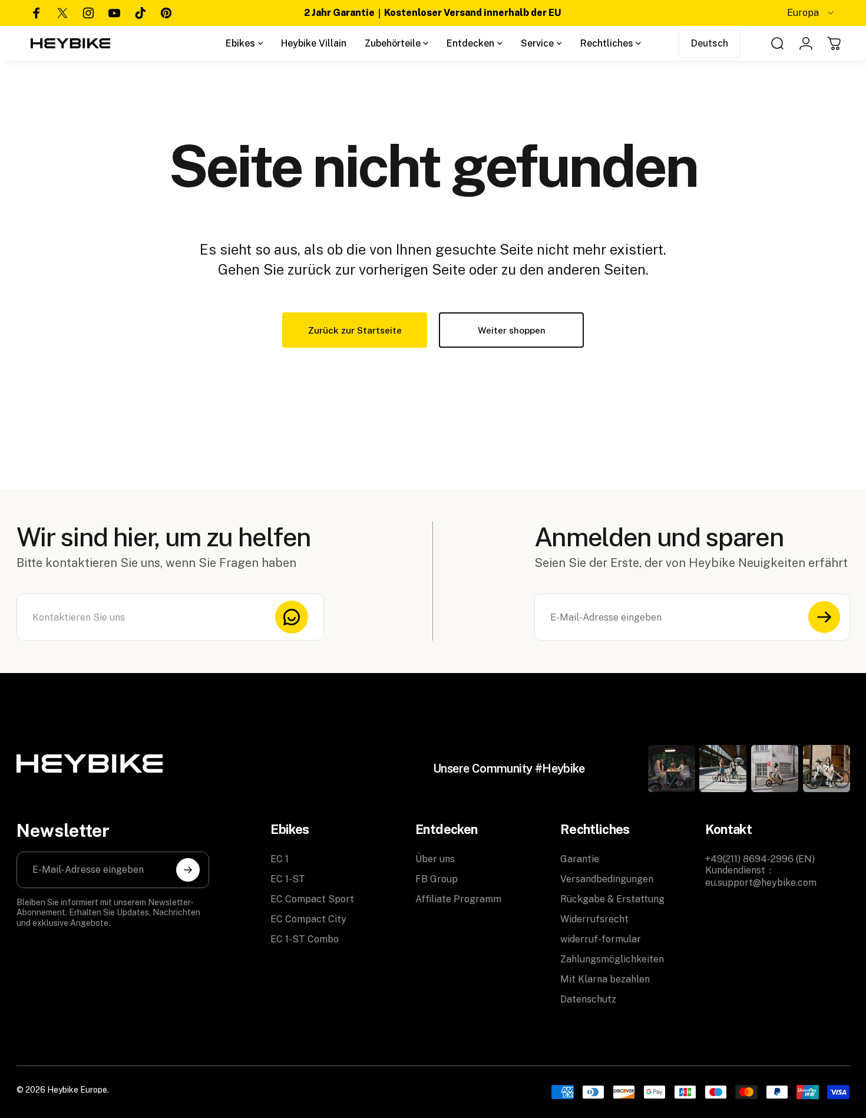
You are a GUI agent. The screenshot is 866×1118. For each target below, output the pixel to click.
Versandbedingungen (606, 879)
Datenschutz (588, 999)
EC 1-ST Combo (304, 939)
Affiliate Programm (458, 899)
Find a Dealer (736, 13)
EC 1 (279, 859)
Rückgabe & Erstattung (612, 899)
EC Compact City (308, 919)
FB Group (436, 879)
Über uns (435, 859)
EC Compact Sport (312, 899)
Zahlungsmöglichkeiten (612, 959)
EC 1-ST (287, 879)
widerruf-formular (600, 939)
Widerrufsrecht (594, 919)
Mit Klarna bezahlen (605, 979)
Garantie (579, 859)
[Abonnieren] (824, 617)
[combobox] (811, 13)
